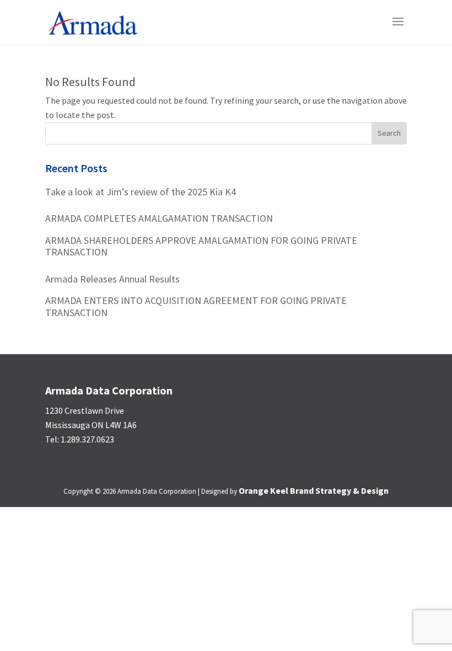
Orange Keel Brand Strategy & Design (314, 490)
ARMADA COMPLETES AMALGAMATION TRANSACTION (159, 218)
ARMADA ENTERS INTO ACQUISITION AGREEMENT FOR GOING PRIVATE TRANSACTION (196, 306)
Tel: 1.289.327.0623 (79, 439)
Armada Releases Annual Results (112, 279)
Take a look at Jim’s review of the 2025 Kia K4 (140, 192)
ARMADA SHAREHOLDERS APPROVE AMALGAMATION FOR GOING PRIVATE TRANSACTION (201, 246)
